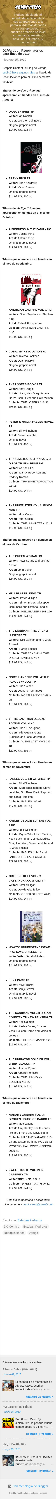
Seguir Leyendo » (40, 1396)
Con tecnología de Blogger (30, 1486)
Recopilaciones (14, 1232)
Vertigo (33, 1232)
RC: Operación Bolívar (17, 1407)
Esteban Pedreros (35, 1226)
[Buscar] (52, 6)
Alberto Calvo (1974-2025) (19, 1369)
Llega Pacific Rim (14, 1444)
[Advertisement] (28, 1330)
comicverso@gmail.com (38, 1204)
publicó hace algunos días (18, 72)
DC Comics (11, 1226)
